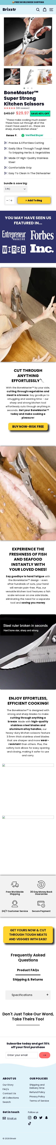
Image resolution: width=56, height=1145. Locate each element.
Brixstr (9, 9)
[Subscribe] (44, 1055)
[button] (24, 88)
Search (7, 1102)
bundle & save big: (15, 183)
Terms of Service (39, 1100)
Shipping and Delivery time (37, 1086)
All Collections (11, 1097)
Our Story (8, 1084)
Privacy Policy (37, 1096)
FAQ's (6, 1089)
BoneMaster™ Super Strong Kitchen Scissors (24, 98)
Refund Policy (37, 1092)
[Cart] (44, 9)
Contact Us (9, 1093)
